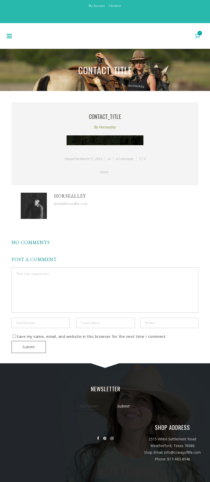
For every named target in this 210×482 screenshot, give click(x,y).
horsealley (107, 126)
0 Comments (125, 158)
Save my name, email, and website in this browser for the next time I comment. (91, 336)
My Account (97, 5)
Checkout (115, 5)
